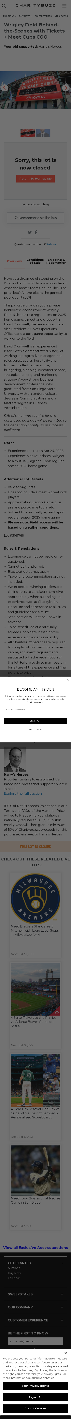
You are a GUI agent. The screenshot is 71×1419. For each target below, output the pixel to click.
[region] (35, 1382)
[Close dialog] (68, 679)
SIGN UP (35, 720)
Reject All (35, 1397)
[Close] (65, 1353)
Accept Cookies (35, 1408)
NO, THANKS (35, 729)
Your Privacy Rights (35, 1385)
